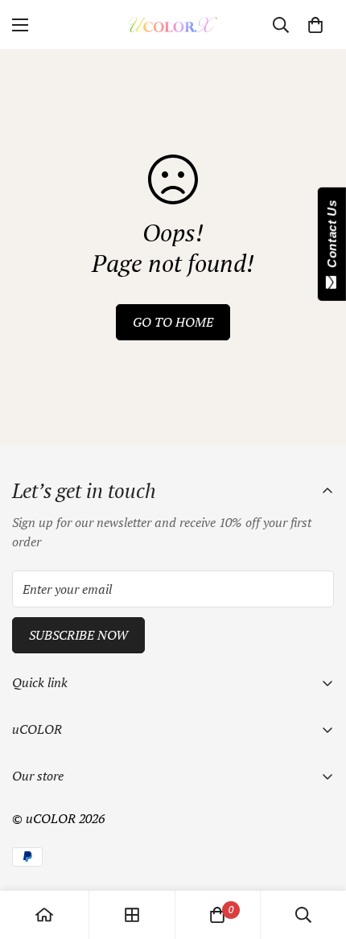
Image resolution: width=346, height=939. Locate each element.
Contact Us (332, 237)
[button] (315, 24)
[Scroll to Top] (317, 854)
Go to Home (173, 322)
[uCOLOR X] (173, 24)
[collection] (132, 915)
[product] (44, 915)
